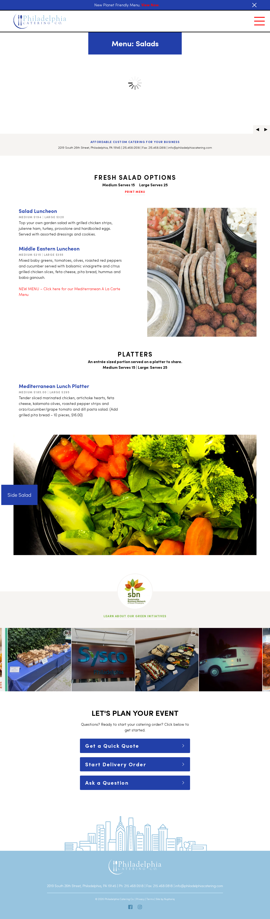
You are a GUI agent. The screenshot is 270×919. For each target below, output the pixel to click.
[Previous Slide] (257, 129)
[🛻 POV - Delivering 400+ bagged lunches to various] (39, 659)
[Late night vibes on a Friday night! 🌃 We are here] (230, 659)
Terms (150, 899)
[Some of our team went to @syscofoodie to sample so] (103, 659)
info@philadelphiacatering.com (190, 147)
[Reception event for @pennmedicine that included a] (166, 659)
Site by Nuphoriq (165, 899)
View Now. (150, 5)
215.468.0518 (131, 147)
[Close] (254, 5)
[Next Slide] (266, 129)
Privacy (140, 899)
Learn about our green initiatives (135, 616)
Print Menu (135, 191)
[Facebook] (130, 907)
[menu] (259, 21)
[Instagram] (140, 907)
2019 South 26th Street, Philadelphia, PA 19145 (89, 147)
